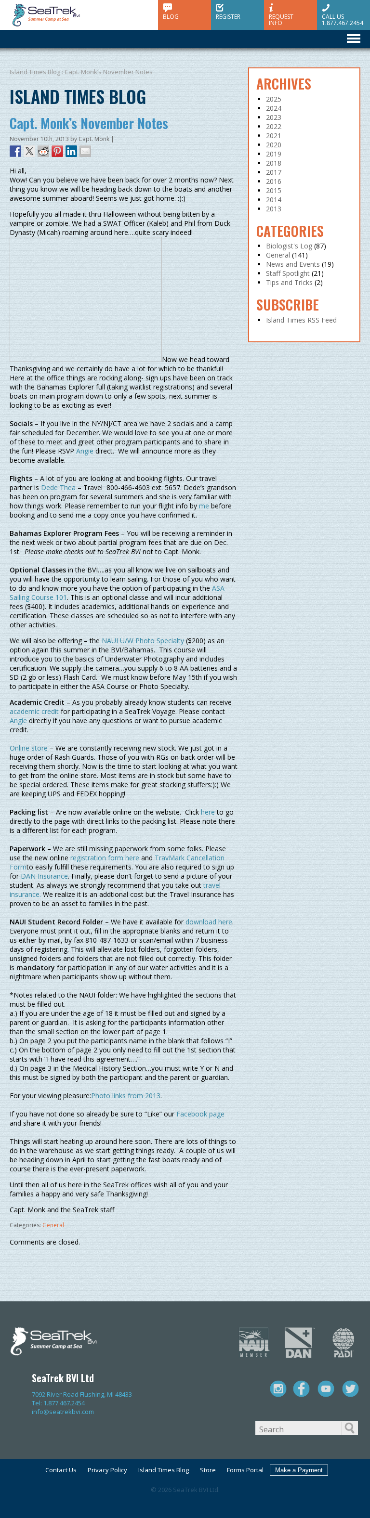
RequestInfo (281, 19)
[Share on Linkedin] (71, 151)
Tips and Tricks (289, 282)
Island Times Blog (35, 71)
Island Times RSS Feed (301, 319)
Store (208, 1470)
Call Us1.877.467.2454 (342, 19)
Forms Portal (245, 1470)
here (207, 812)
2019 (273, 153)
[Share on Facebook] (15, 151)
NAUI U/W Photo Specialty (143, 640)
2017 (273, 172)
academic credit (34, 711)
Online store (29, 748)
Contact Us (61, 1470)
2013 (273, 208)
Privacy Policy (107, 1470)
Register (228, 16)
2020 (273, 144)
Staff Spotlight (288, 273)
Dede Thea (58, 487)
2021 (273, 135)
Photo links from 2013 (125, 1095)
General (53, 1225)
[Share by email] (85, 151)
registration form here (104, 857)
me (204, 505)
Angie (84, 450)
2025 (273, 99)
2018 (273, 163)
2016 (273, 181)
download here (208, 921)
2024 (273, 108)
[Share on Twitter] (29, 151)
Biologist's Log (289, 245)
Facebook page (200, 1113)
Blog (171, 16)
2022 (273, 126)
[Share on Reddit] (43, 151)
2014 (273, 199)
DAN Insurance (44, 876)
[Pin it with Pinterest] (57, 151)
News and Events (293, 264)
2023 (273, 117)
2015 (273, 190)
